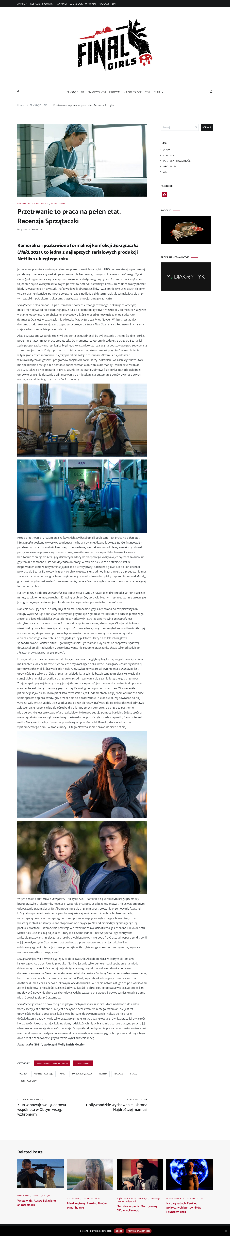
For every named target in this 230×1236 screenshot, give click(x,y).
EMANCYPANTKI (97, 92)
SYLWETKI (47, 3)
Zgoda (119, 1230)
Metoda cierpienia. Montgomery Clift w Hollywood (137, 1208)
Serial (133, 1073)
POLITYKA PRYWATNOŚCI (177, 160)
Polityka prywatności (138, 1230)
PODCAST (104, 3)
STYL (147, 92)
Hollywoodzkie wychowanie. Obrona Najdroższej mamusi (116, 1105)
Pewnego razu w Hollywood (32, 203)
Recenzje (118, 1073)
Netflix (103, 1073)
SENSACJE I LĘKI (76, 92)
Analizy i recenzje (43, 1073)
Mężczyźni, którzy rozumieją (132, 1198)
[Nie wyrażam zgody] (225, 1231)
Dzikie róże (23, 1195)
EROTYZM (114, 92)
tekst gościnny (29, 1080)
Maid (62, 1073)
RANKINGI (61, 3)
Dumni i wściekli (175, 1198)
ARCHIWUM (169, 166)
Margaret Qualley (82, 1073)
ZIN (114, 3)
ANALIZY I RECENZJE (28, 3)
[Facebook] (164, 194)
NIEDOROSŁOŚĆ (133, 92)
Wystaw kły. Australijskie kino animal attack (36, 1203)
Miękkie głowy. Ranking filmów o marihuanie (87, 1205)
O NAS (167, 150)
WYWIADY (90, 3)
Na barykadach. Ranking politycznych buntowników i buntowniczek (183, 1207)
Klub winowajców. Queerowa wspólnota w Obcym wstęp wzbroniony (41, 1107)
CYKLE (157, 92)
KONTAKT (168, 155)
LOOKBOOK (76, 3)
